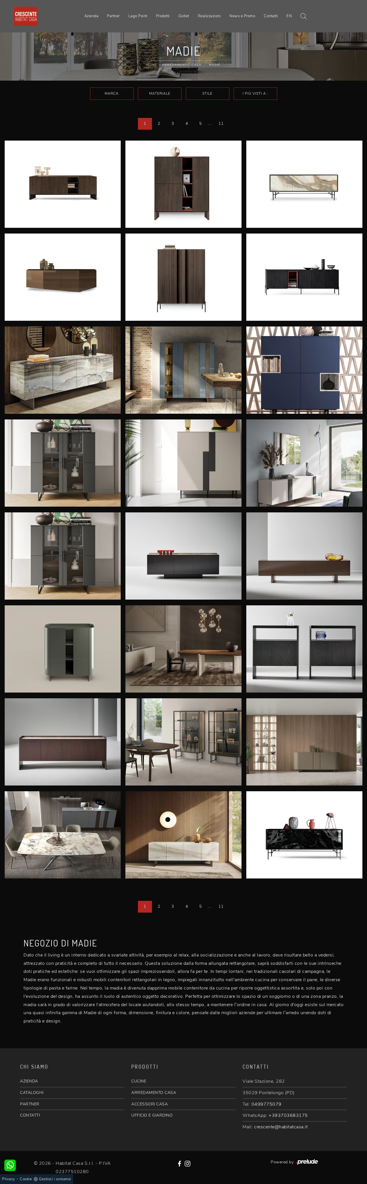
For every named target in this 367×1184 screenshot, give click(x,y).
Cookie (26, 1179)
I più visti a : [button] (255, 93)
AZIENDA (29, 1081)
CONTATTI (30, 1115)
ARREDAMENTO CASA (153, 1092)
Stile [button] (207, 93)
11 (220, 123)
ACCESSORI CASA (149, 1104)
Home (152, 65)
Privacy (8, 1179)
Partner (113, 16)
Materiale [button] (159, 93)
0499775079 (266, 1104)
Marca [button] (112, 93)
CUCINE (138, 1081)
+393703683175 (288, 1115)
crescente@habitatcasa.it (281, 1127)
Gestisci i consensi (55, 1179)
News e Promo (242, 16)
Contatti (271, 16)
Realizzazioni (209, 16)
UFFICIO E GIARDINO (152, 1115)
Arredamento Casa (182, 65)
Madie (214, 65)
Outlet (183, 16)
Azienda (91, 16)
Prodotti (163, 16)
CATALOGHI (32, 1092)
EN (289, 16)
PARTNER (30, 1104)
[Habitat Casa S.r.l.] (26, 16)
